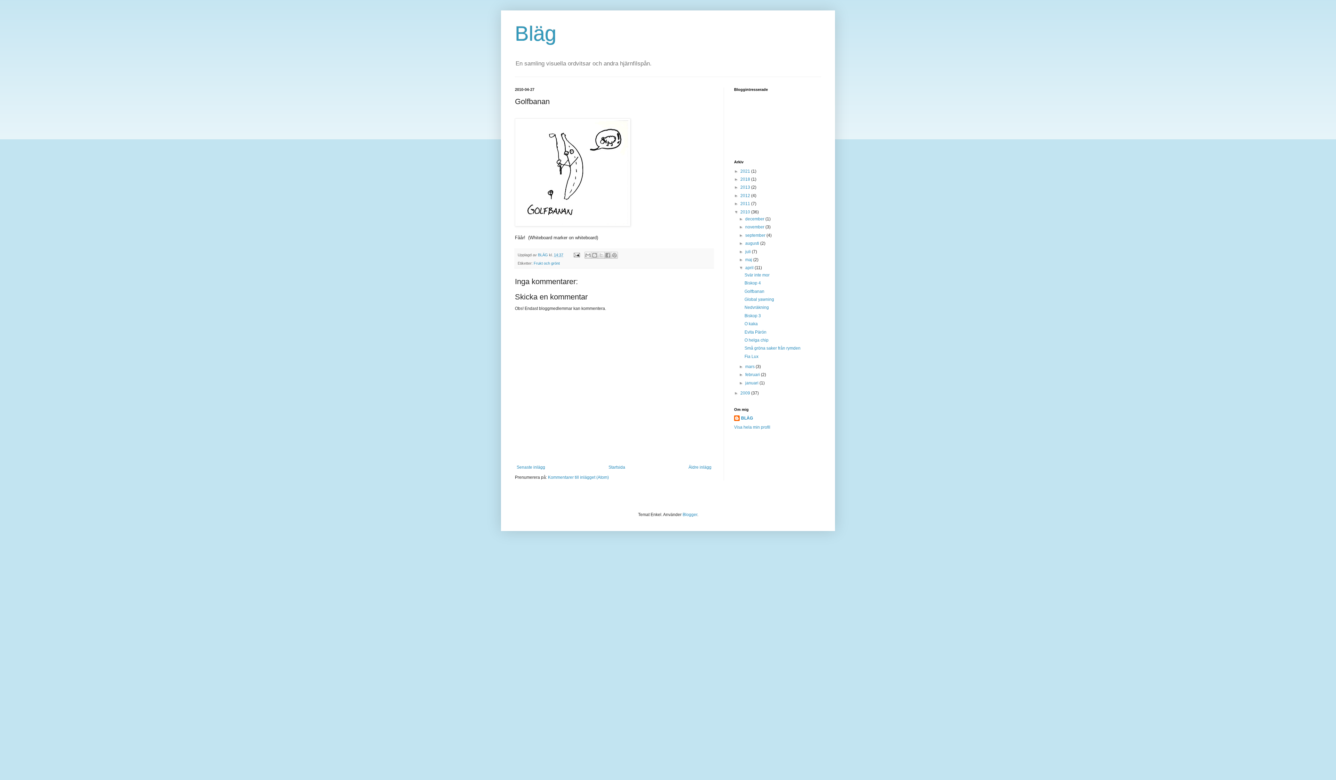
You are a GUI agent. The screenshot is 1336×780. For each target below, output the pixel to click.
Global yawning (759, 299)
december (755, 219)
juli (748, 251)
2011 (745, 203)
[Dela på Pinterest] (614, 255)
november (755, 227)
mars (750, 366)
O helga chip (757, 340)
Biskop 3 (753, 315)
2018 (745, 179)
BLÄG (747, 418)
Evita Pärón (755, 332)
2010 (745, 212)
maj (749, 259)
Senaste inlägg (531, 467)
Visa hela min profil (752, 427)
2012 (745, 195)
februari (753, 374)
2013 (745, 187)
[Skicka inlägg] (576, 255)
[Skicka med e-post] (587, 255)
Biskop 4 (753, 283)
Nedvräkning (757, 307)
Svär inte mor (757, 275)
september (755, 235)
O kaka (751, 323)
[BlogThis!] (594, 255)
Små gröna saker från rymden (773, 348)
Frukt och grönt (547, 263)
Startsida (617, 467)
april (750, 267)
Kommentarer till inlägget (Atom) (578, 477)
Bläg (535, 33)
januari (752, 383)
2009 (745, 393)
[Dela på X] (601, 255)
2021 (745, 171)
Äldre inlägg (700, 467)
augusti (752, 243)
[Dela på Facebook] (607, 255)
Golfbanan (754, 291)
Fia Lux (751, 356)
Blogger (690, 514)
